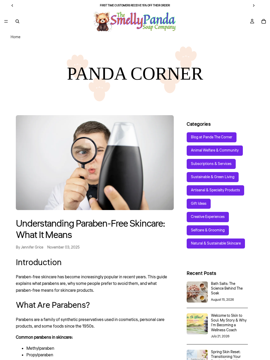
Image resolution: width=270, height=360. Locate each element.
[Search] (17, 21)
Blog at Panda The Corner (211, 137)
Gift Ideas (198, 203)
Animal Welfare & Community (215, 150)
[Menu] (6, 21)
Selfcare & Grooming (208, 230)
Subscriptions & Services (211, 164)
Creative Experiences (208, 217)
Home (15, 37)
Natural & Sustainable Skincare (216, 243)
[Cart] (263, 21)
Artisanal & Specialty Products (215, 190)
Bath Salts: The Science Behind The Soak (227, 288)
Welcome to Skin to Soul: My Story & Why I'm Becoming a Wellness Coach (229, 323)
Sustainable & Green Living (212, 177)
